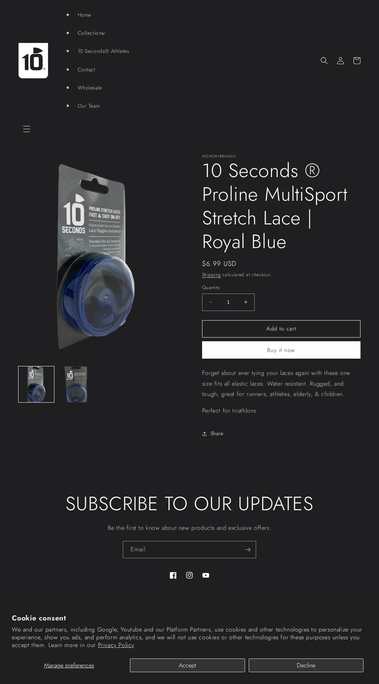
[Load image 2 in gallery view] (75, 384)
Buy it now (281, 350)
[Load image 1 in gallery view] (36, 384)
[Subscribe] (247, 549)
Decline (306, 665)
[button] (27, 129)
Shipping (211, 274)
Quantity (211, 287)
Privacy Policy (116, 645)
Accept (187, 665)
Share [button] (217, 433)
